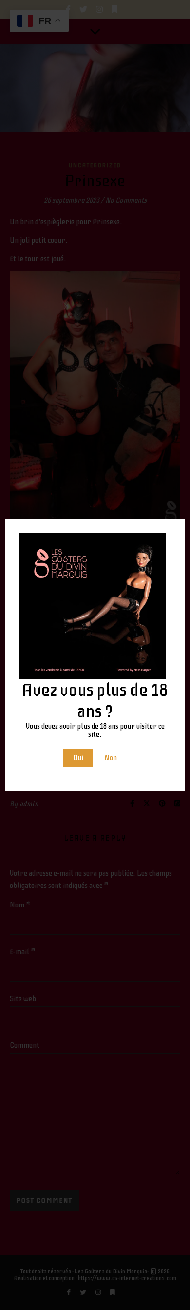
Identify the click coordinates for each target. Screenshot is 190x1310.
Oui (78, 757)
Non (110, 757)
